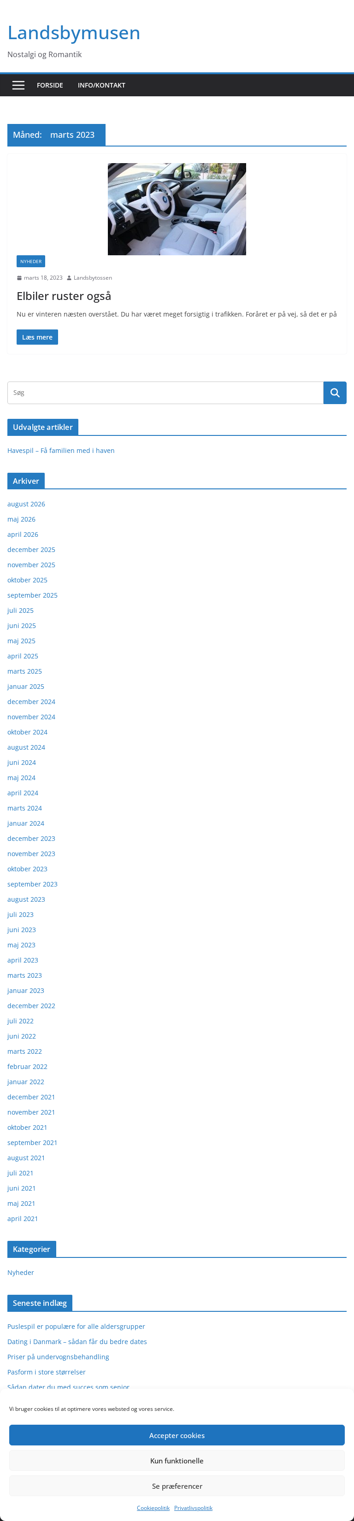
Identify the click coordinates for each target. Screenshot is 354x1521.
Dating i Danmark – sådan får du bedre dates (77, 1341)
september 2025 (32, 595)
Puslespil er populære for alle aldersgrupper (76, 1326)
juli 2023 (20, 914)
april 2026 (22, 534)
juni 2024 (21, 762)
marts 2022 (24, 1051)
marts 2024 (24, 808)
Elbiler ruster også (64, 295)
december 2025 (31, 549)
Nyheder (30, 261)
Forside (50, 85)
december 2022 (31, 1005)
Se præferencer (177, 1486)
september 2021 (32, 1142)
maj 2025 (21, 640)
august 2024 (26, 747)
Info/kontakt (101, 85)
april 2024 (22, 792)
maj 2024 (21, 777)
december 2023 (31, 838)
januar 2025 (25, 686)
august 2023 (26, 899)
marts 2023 (24, 975)
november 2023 (31, 853)
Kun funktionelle (177, 1460)
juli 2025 (20, 610)
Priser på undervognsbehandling (58, 1356)
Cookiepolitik (153, 1508)
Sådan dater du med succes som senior (68, 1387)
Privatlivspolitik (193, 1508)
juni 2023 (21, 929)
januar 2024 (25, 823)
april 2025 (22, 656)
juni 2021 (21, 1188)
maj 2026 (21, 519)
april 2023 (22, 960)
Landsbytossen (93, 278)
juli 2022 (20, 1020)
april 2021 (22, 1218)
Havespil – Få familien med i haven (61, 450)
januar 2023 (25, 990)
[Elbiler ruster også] (177, 209)
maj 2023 (21, 944)
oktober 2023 (27, 868)
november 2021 (31, 1112)
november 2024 (31, 716)
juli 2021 (20, 1173)
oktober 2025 (27, 580)
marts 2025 (24, 671)
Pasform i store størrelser (46, 1372)
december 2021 (31, 1096)
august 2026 (26, 503)
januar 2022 (25, 1081)
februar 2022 (27, 1066)
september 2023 (32, 884)
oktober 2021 (27, 1127)
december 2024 (31, 701)
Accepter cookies (177, 1435)
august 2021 (26, 1157)
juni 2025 (21, 625)
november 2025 (31, 564)
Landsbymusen (74, 32)
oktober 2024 (27, 732)
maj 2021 (21, 1203)
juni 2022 (21, 1036)
